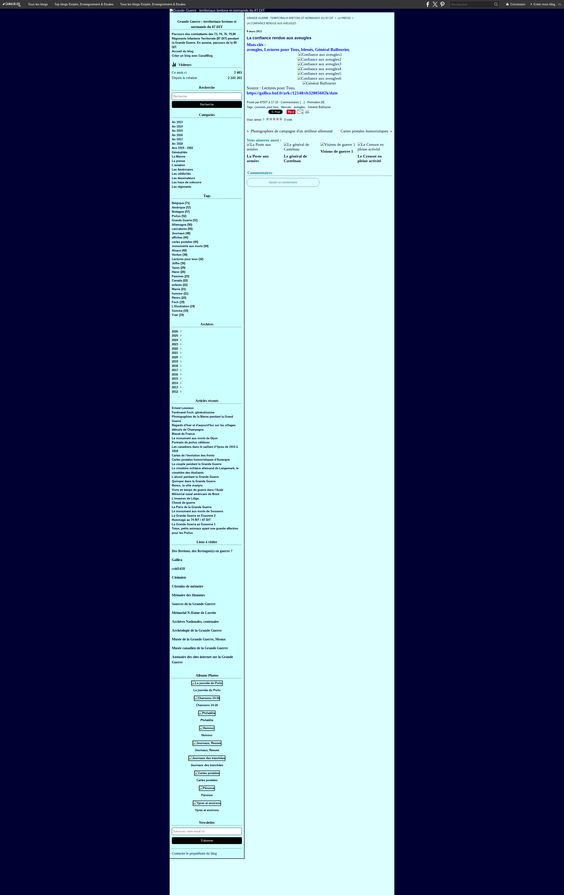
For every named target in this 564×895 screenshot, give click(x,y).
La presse (178, 161)
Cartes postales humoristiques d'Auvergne (201, 459)
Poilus (177, 216)
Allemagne (179, 224)
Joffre (176, 263)
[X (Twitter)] (435, 4)
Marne (176, 289)
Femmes (178, 276)
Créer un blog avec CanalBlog (192, 55)
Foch (176, 302)
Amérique (179, 207)
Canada (177, 280)
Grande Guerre (182, 220)
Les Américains (182, 169)
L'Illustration (181, 306)
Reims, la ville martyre (187, 485)
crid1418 (178, 568)
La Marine (178, 156)
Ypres (176, 267)
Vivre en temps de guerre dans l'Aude (197, 490)
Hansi (176, 272)
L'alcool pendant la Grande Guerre (195, 476)
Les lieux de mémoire (186, 182)
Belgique (178, 203)
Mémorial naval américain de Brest (195, 494)
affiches (177, 237)
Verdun (177, 254)
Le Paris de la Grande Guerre (192, 507)
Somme (177, 310)
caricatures (180, 229)
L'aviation (178, 165)
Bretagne (178, 211)
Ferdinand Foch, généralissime (193, 412)
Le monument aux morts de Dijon (195, 438)
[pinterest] (442, 4)
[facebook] (427, 4)
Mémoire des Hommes (188, 595)
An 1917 (177, 139)
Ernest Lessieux (183, 408)
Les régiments (181, 186)
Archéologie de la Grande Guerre (197, 630)
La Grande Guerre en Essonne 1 (193, 524)
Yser (175, 315)
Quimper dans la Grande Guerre (193, 481)
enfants (177, 285)
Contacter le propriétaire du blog (194, 853)
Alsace (177, 250)
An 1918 (177, 143)
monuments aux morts (188, 246)
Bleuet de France (183, 433)
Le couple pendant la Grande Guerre (196, 464)
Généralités (179, 152)
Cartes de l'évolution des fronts (193, 455)
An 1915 (177, 130)
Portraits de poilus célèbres (191, 442)
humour (178, 293)
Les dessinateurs (183, 178)
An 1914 (177, 126)
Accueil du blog (182, 51)
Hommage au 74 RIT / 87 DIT (191, 520)
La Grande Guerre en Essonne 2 (193, 515)
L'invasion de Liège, (185, 498)
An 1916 (177, 135)
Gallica (177, 560)
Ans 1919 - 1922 (182, 148)
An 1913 (177, 122)
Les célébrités (181, 173)
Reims (176, 297)
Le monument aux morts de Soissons (197, 511)
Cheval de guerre (183, 502)
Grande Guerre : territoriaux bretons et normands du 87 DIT (290, 18)
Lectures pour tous (185, 259)
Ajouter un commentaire (283, 182)
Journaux (179, 233)
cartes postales (182, 242)
